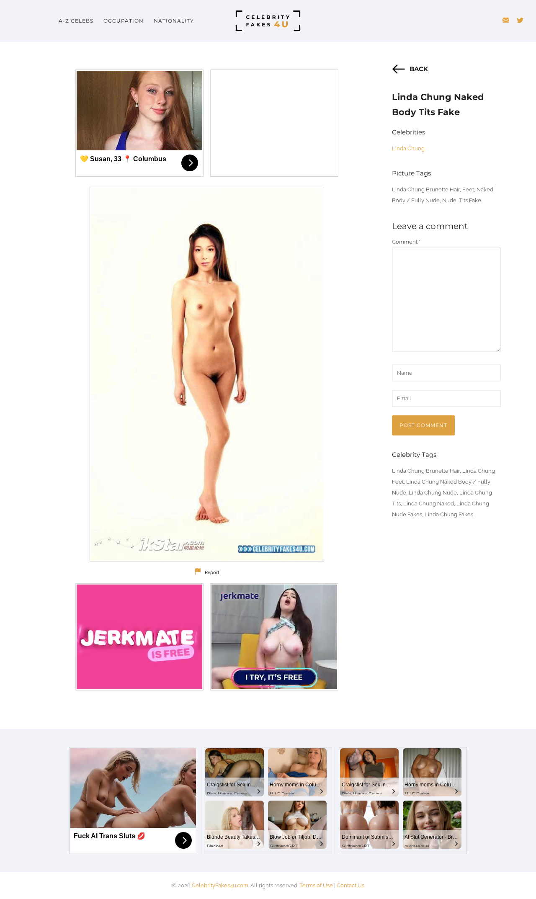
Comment (406, 242)
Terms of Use (316, 885)
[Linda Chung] (207, 374)
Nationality (174, 21)
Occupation (123, 21)
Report (212, 572)
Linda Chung (408, 148)
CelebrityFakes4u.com (220, 885)
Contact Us (350, 885)
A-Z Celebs (76, 21)
